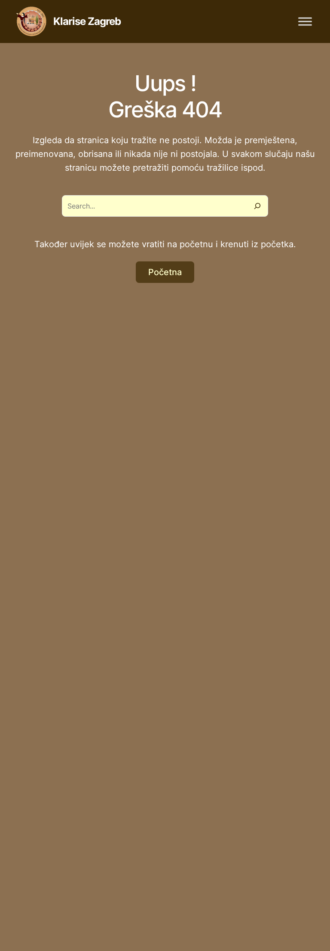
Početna (165, 272)
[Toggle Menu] (305, 21)
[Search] (257, 206)
